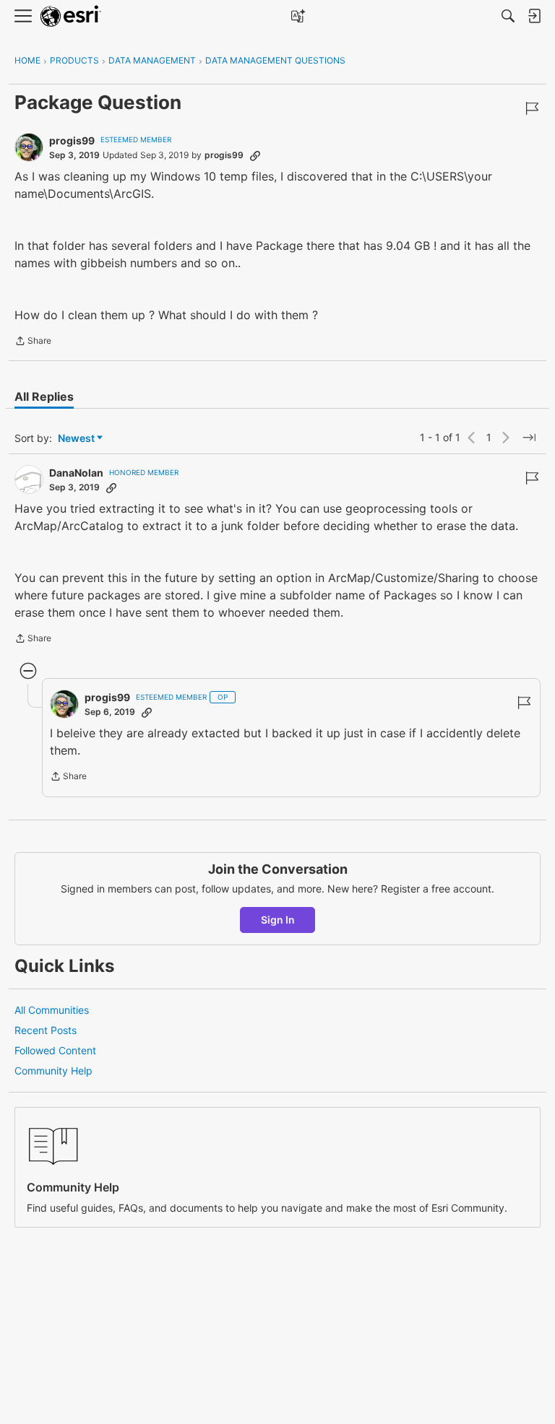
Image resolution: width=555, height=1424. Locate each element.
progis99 (72, 140)
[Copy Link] (255, 155)
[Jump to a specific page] (529, 437)
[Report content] (532, 108)
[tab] (44, 396)
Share (32, 342)
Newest (76, 439)
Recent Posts (45, 1030)
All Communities (51, 1010)
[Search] (508, 16)
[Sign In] (534, 16)
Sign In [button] (278, 919)
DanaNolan (76, 472)
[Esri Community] (70, 16)
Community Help (53, 1070)
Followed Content (55, 1050)
